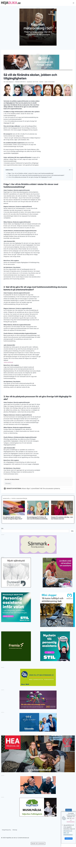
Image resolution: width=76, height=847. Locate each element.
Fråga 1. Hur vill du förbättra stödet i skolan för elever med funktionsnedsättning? (30, 173)
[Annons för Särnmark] (38, 553)
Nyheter (41, 81)
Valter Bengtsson (10, 81)
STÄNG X (68, 810)
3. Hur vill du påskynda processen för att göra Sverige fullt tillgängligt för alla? (29, 177)
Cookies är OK (68, 838)
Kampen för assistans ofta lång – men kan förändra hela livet (62, 517)
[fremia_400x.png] (18, 646)
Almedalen (8, 483)
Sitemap (14, 830)
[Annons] (38, 45)
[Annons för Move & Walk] (38, 686)
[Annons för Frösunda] (38, 731)
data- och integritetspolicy (71, 820)
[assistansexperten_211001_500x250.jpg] (38, 708)
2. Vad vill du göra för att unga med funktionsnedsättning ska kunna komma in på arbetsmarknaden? (35, 175)
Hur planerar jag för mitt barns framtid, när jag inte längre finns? (12, 517)
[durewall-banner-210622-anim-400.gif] (18, 572)
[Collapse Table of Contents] (70, 170)
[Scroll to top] (3, 841)
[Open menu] (73, 3)
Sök (2, 528)
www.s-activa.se (8, 362)
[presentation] (14, 508)
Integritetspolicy (6, 830)
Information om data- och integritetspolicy (68, 832)
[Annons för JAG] (57, 587)
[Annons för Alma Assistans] (38, 62)
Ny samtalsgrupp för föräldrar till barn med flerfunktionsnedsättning (37, 517)
